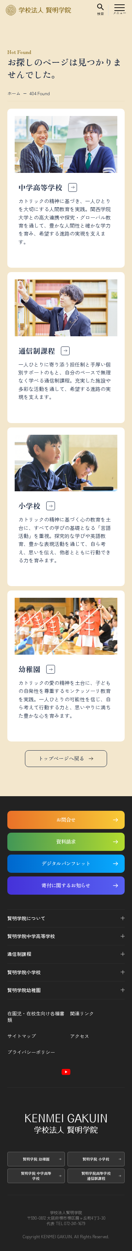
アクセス (79, 1036)
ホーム (14, 93)
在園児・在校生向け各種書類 (36, 1016)
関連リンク (82, 1013)
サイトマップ (21, 1036)
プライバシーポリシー (31, 1052)
